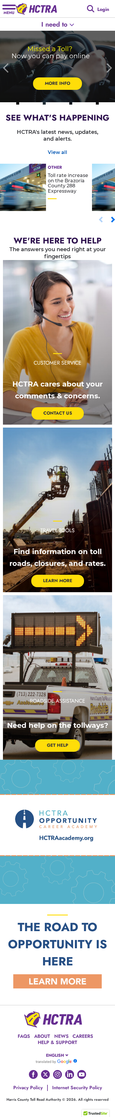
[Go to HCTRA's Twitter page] (45, 1074)
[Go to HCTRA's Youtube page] (81, 1074)
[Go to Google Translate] (54, 1061)
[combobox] (57, 1055)
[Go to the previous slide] (6, 68)
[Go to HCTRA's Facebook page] (33, 1074)
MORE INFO (57, 83)
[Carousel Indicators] (31, 103)
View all (57, 152)
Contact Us (57, 413)
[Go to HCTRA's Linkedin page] (69, 1074)
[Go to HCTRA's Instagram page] (57, 1074)
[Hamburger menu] (9, 8)
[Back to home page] (36, 9)
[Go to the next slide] (109, 68)
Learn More (57, 580)
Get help (57, 745)
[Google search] (90, 8)
